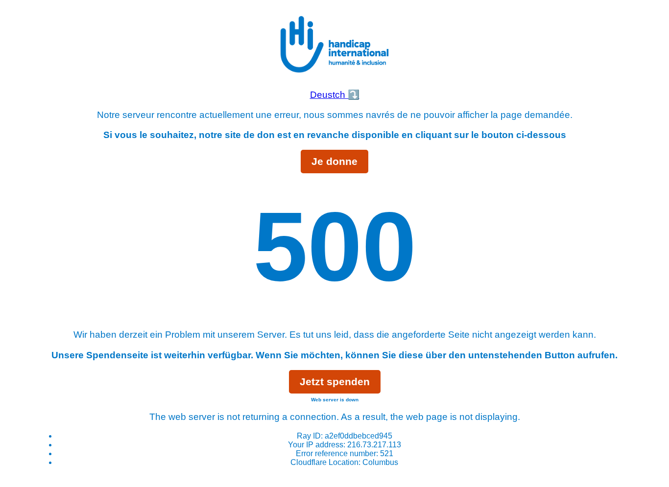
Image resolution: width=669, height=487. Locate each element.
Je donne (334, 161)
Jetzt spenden (335, 381)
